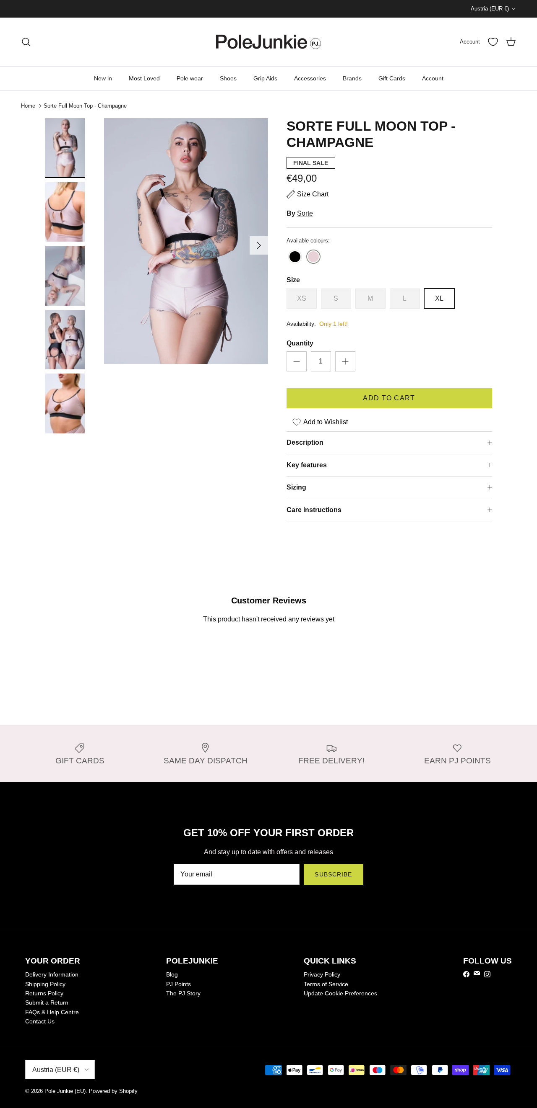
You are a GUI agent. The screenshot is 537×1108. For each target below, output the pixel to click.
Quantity (300, 343)
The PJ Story (183, 993)
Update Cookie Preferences (340, 993)
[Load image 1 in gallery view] (186, 241)
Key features (307, 465)
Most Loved (144, 78)
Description (305, 442)
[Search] (26, 42)
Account (432, 78)
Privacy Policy (322, 974)
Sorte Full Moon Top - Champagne (85, 106)
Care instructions (314, 509)
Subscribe (333, 874)
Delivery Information (51, 974)
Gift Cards (391, 78)
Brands (352, 78)
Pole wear (190, 78)
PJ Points (178, 984)
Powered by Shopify (113, 1091)
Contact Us (40, 1021)
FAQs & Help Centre (52, 1012)
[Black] (295, 257)
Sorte (305, 213)
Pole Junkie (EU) (65, 1091)
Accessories (310, 78)
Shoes (228, 78)
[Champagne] (313, 257)
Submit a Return (46, 1002)
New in (103, 78)
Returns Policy (44, 993)
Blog (172, 974)
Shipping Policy (45, 984)
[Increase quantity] (345, 361)
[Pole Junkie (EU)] (268, 42)
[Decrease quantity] (297, 361)
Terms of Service (326, 984)
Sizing (296, 487)
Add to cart (389, 398)
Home (28, 106)
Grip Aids (265, 78)
